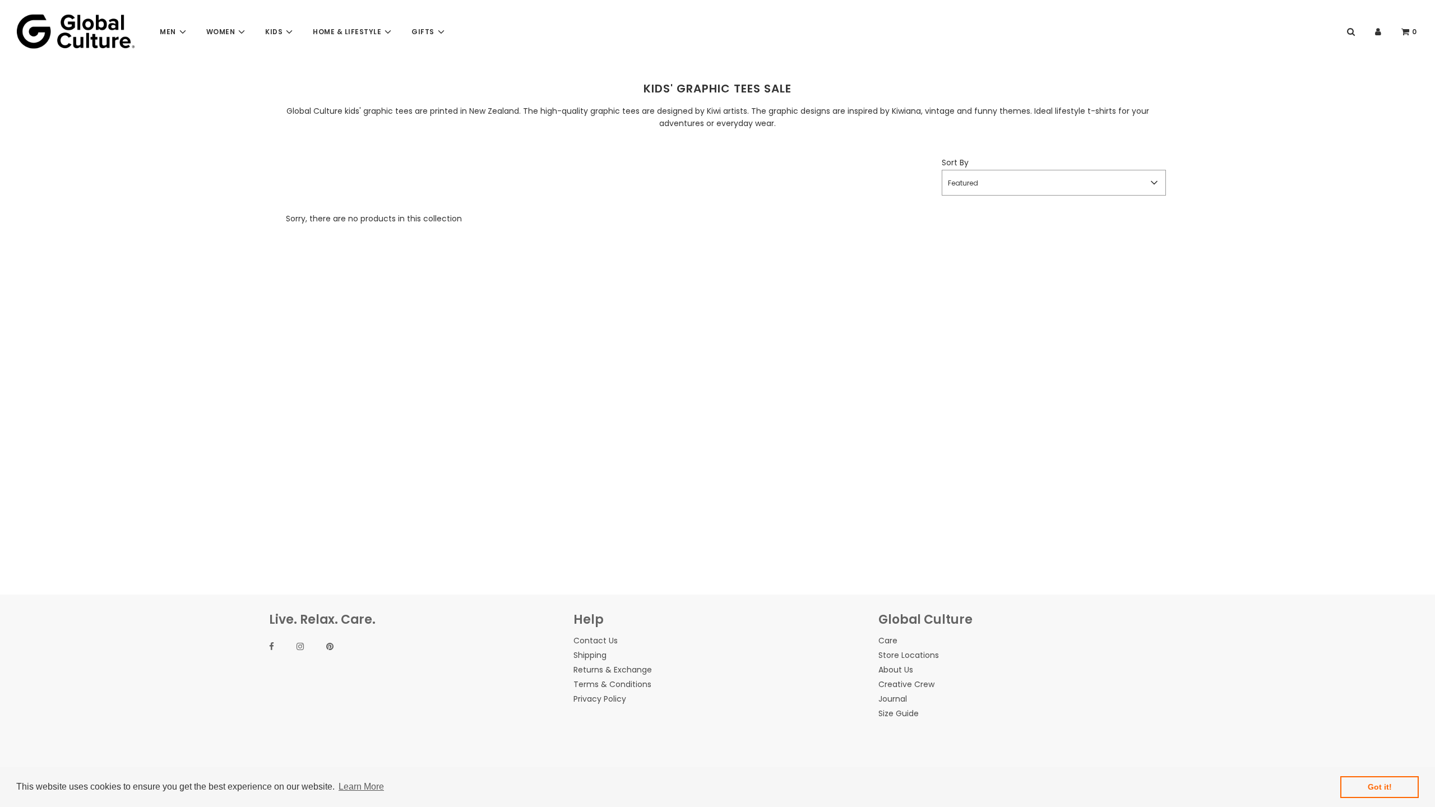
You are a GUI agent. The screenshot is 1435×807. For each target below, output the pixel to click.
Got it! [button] (1380, 786)
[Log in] (1378, 31)
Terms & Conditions (612, 684)
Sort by (955, 162)
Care (887, 640)
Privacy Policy (599, 698)
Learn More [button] (361, 786)
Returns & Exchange (612, 669)
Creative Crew (906, 684)
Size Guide (898, 713)
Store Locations (908, 655)
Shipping (590, 655)
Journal (892, 698)
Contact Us (595, 640)
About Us (895, 669)
